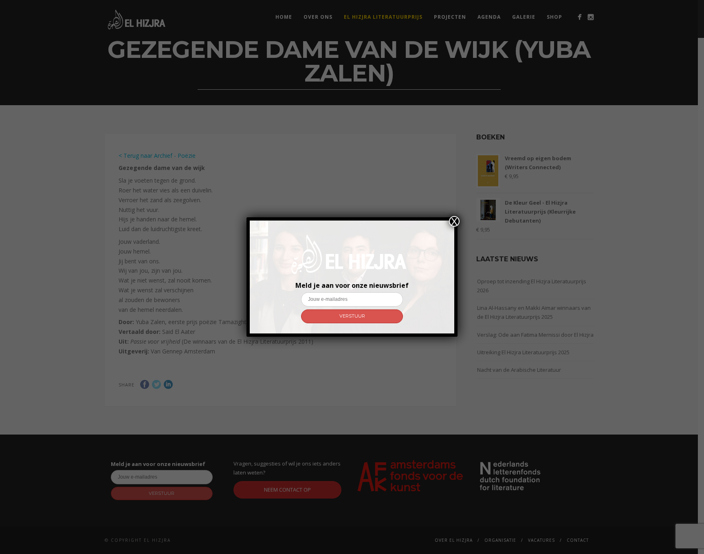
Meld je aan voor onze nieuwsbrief (352, 285)
